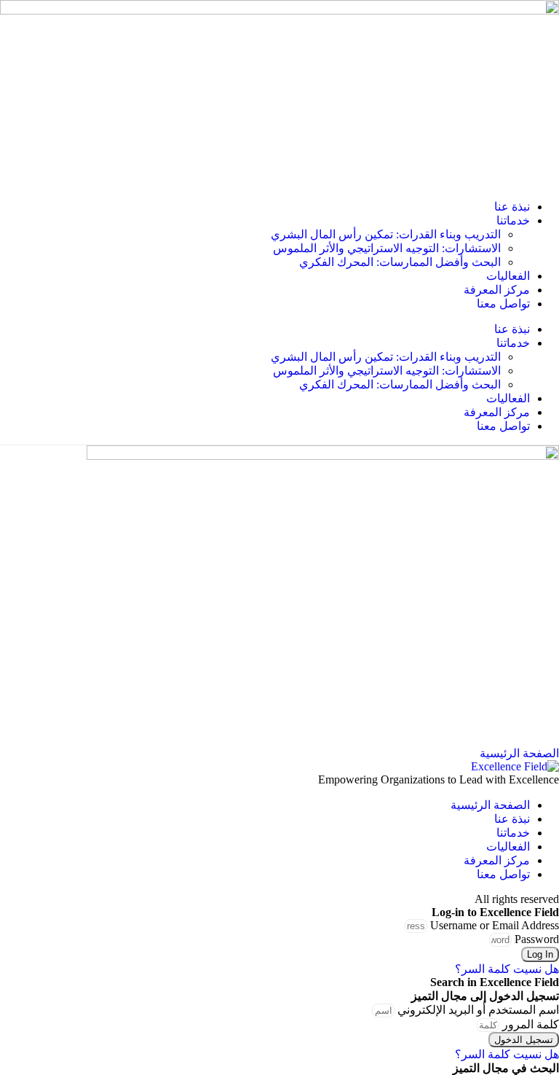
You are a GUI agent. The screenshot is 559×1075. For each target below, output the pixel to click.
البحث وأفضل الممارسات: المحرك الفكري (400, 262)
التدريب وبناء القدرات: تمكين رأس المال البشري (386, 234)
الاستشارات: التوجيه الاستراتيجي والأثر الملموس (387, 248)
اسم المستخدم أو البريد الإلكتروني (478, 1010)
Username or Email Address (494, 925)
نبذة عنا (512, 206)
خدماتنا (513, 220)
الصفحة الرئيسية (490, 805)
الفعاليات (508, 276)
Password (537, 939)
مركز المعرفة (497, 290)
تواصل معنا (503, 303)
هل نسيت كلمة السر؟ (507, 969)
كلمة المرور (530, 1024)
